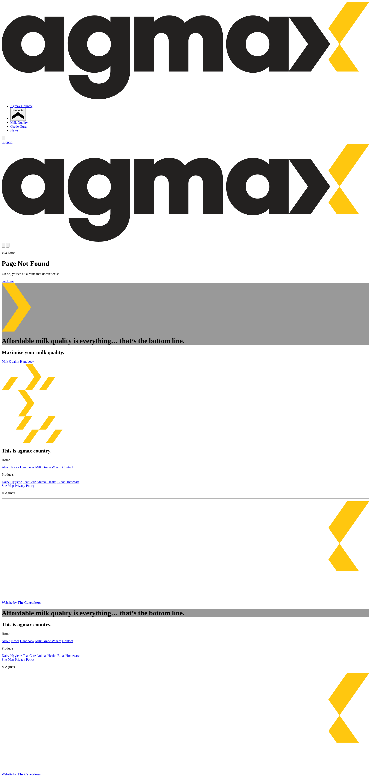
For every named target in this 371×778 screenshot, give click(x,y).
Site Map (8, 486)
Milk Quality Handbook (18, 361)
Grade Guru (18, 126)
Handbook (27, 467)
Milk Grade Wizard (48, 467)
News (14, 130)
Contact (67, 467)
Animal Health (46, 482)
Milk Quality (19, 122)
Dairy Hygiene (12, 482)
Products (18, 110)
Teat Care (29, 482)
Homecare (72, 482)
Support (7, 142)
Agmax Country (21, 106)
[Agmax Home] (185, 99)
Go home (8, 281)
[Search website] (3, 138)
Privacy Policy (25, 486)
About (6, 467)
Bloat (61, 482)
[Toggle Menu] (7, 245)
